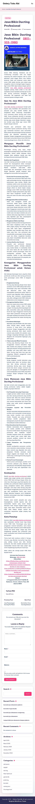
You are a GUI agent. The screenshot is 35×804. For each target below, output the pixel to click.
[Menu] (32, 3)
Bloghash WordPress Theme (17, 801)
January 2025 (7, 750)
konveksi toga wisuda (10, 708)
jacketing (6, 780)
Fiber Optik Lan (7, 773)
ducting (7, 18)
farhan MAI (10, 591)
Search (6, 689)
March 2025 (6, 743)
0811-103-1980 (21, 557)
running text (6, 786)
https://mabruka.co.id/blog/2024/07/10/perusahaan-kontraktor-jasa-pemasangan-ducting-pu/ (17, 570)
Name (6, 649)
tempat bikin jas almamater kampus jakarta (16, 720)
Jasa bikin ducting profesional (13, 107)
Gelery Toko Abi (11, 3)
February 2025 (7, 746)
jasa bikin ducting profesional (20, 88)
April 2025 (6, 740)
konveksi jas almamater (10, 716)
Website (6, 665)
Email (6, 657)
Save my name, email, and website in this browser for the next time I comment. (17, 674)
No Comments (27, 29)
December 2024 (8, 753)
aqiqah (5, 767)
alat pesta (6, 764)
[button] (10, 594)
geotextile (6, 777)
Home (3, 9)
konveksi (5, 783)
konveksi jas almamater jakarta (12, 705)
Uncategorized (7, 789)
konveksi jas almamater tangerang (13, 712)
